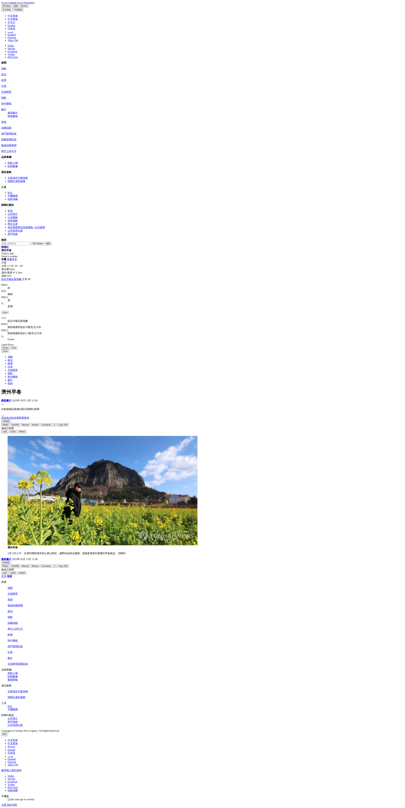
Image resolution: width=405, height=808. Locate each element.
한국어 (11, 746)
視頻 (3, 122)
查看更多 (12, 259)
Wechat (11, 48)
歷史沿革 (13, 224)
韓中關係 (6, 103)
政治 (3, 74)
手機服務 (13, 195)
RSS (10, 192)
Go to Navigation (25, 2)
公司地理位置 (15, 230)
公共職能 (13, 217)
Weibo (11, 45)
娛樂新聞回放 (8, 139)
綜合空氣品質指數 (11, 279)
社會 (3, 86)
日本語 (11, 753)
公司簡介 (13, 214)
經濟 (3, 80)
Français (12, 762)
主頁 (3, 576)
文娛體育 (6, 92)
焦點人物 (13, 163)
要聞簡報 (13, 679)
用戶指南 (13, 234)
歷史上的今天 (8, 151)
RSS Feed (13, 57)
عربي (10, 756)
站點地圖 (13, 199)
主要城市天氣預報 (18, 178)
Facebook (12, 51)
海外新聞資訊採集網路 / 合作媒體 (26, 227)
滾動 (3, 68)
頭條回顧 (6, 127)
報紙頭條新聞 (8, 145)
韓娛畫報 (13, 116)
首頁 (10, 210)
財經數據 (13, 166)
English (11, 750)
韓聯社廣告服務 (16, 181)
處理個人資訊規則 (11, 770)
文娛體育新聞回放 (18, 664)
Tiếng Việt (13, 764)
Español (12, 759)
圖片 (3, 109)
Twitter (11, 54)
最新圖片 (13, 112)
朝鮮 (3, 97)
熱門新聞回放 (8, 133)
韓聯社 (5, 247)
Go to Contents (8, 2)
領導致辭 (13, 220)
